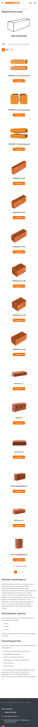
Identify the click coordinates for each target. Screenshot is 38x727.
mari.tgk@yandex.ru (11, 716)
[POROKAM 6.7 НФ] (19, 202)
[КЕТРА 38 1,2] (19, 509)
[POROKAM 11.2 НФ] (19, 304)
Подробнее (19, 81)
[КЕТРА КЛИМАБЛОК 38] (19, 544)
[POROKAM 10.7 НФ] (19, 270)
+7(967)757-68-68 (10, 712)
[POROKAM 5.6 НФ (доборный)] (19, 99)
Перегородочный (19, 36)
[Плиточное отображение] (3, 49)
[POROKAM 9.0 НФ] (19, 236)
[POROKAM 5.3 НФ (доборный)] (19, 65)
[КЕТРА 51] (19, 407)
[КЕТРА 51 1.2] (19, 373)
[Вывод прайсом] (11, 49)
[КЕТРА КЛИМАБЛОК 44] (19, 475)
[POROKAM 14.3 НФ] (19, 338)
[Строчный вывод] (7, 49)
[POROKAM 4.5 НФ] (19, 167)
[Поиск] (35, 3)
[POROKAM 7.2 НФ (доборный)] (19, 133)
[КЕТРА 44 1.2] (19, 441)
